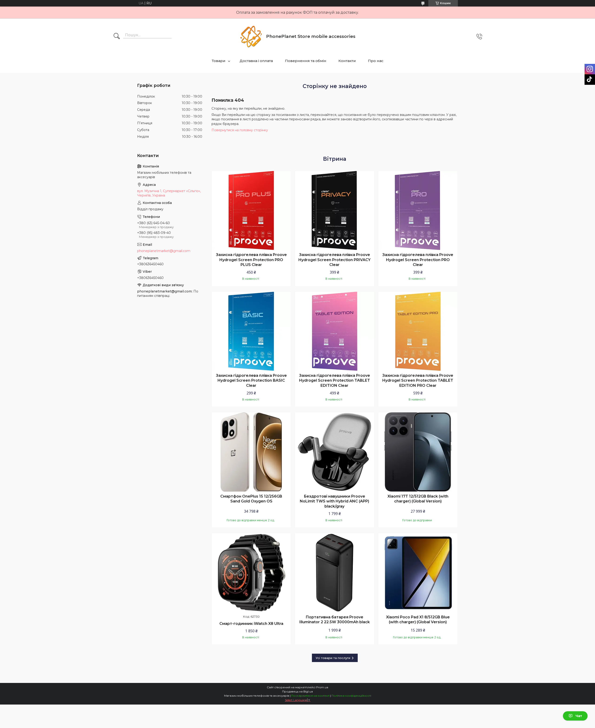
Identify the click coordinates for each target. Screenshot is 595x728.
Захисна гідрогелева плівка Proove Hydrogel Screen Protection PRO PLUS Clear (251, 260)
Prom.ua (322, 687)
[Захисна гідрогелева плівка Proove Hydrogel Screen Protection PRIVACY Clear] (334, 210)
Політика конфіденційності (351, 695)
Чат (578, 716)
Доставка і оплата (256, 61)
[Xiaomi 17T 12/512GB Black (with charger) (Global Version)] (417, 451)
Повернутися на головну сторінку (240, 130)
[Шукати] (117, 36)
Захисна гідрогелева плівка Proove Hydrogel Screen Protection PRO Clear (417, 260)
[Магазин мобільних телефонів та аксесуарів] (251, 36)
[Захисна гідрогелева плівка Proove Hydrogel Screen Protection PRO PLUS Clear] (251, 210)
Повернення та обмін (305, 61)
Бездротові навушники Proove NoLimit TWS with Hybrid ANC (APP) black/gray (334, 501)
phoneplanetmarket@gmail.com (163, 251)
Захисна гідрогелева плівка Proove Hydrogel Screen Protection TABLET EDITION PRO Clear (417, 380)
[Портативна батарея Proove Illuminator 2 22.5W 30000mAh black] (334, 572)
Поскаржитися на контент (310, 695)
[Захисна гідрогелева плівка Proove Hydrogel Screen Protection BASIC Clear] (251, 331)
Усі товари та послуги (333, 658)
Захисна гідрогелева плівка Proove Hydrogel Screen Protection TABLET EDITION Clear (334, 380)
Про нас (375, 61)
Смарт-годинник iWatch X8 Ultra (251, 623)
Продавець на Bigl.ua (297, 691)
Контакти (347, 61)
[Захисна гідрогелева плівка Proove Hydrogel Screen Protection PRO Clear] (417, 210)
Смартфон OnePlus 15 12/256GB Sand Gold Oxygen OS (251, 499)
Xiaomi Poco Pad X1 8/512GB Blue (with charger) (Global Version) (418, 619)
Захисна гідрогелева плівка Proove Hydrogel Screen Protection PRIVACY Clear (334, 260)
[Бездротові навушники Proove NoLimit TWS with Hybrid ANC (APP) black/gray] (334, 451)
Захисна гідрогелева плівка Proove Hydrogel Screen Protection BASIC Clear (251, 380)
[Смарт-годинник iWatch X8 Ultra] (251, 572)
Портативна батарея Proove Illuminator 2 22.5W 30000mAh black (334, 619)
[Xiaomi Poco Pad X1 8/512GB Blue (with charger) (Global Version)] (417, 572)
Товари (218, 61)
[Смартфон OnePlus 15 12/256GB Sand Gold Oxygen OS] (251, 451)
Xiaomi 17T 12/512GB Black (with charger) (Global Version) (417, 499)
